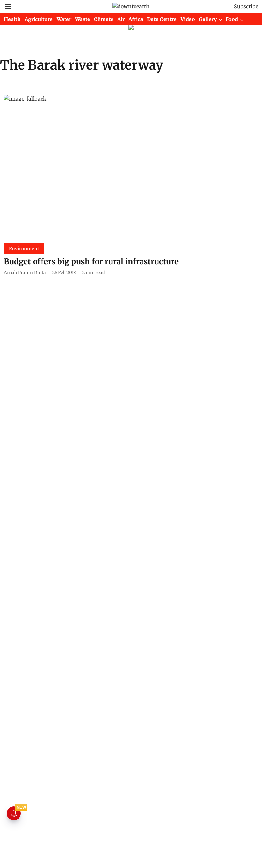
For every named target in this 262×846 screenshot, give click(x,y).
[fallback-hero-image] (131, 166)
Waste (82, 19)
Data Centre (162, 19)
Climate (103, 19)
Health (12, 19)
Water (64, 19)
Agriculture (39, 19)
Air (121, 19)
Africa (135, 19)
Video (188, 19)
